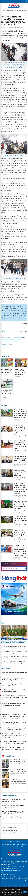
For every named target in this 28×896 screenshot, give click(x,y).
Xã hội (3, 711)
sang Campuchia (6, 337)
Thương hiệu (19, 841)
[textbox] (14, 568)
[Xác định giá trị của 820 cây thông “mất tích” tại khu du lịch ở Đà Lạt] (7, 521)
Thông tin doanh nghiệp (9, 796)
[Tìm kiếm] (26, 1)
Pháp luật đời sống (17, 27)
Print (4, 332)
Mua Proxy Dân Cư (9, 833)
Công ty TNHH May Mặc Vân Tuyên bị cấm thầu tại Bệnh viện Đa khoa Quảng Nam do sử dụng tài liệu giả (20, 413)
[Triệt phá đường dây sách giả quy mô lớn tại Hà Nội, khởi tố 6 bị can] (7, 362)
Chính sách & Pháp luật (19, 844)
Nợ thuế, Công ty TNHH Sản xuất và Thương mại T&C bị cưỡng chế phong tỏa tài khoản (20, 429)
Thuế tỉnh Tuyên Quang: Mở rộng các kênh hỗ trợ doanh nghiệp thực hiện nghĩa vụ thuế (20, 534)
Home (4, 10)
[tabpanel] (14, 774)
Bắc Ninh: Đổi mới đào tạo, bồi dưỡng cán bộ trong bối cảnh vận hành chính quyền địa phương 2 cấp (14, 735)
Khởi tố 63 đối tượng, (7, 344)
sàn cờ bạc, (5, 341)
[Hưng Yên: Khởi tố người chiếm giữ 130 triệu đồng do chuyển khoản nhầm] (7, 475)
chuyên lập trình (15, 341)
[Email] (7, 858)
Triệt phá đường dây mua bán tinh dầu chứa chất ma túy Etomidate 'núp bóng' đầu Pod (20, 444)
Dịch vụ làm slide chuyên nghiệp (9, 830)
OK (25, 891)
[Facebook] (1, 858)
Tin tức (7, 841)
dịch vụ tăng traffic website (9, 827)
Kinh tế (12, 841)
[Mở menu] (1, 1)
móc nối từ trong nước (19, 337)
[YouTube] (4, 858)
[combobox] (14, 568)
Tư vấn (11, 847)
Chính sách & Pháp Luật (14, 10)
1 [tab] (13, 790)
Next (25, 790)
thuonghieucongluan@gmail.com (12, 870)
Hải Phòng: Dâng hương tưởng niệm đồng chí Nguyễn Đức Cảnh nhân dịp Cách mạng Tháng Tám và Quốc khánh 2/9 (14, 716)
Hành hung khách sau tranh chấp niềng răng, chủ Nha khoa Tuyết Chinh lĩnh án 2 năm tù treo (20, 504)
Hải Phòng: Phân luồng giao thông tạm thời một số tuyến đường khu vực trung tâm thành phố (14, 697)
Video (3, 623)
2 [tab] (15, 790)
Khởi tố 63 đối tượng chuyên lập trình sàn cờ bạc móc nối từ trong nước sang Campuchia (14, 20)
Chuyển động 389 (7, 844)
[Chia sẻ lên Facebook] (25, 331)
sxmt (3, 825)
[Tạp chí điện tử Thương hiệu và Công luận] (14, 853)
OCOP (6, 847)
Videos (22, 847)
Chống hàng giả (10, 756)
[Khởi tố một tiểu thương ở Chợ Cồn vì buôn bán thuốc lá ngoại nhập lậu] (21, 362)
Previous (3, 790)
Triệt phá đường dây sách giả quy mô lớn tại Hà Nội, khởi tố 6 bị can (7, 371)
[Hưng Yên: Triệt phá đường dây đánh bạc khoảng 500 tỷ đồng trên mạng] (7, 461)
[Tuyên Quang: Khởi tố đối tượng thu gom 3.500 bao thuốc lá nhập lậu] (7, 383)
